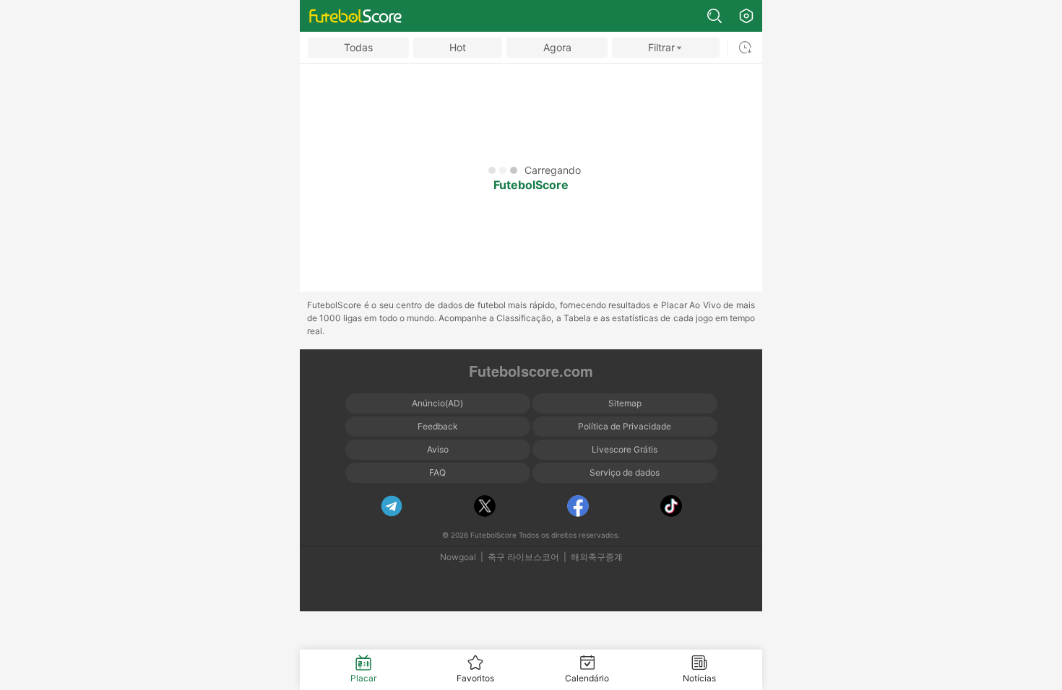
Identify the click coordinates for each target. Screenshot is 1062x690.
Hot (457, 47)
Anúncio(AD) (437, 403)
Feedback (438, 426)
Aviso (438, 449)
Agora (557, 47)
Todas (358, 47)
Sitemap (625, 403)
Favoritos (475, 678)
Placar (363, 678)
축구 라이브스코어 (523, 556)
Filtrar (661, 47)
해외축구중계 (597, 556)
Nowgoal (458, 556)
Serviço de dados (625, 472)
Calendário (587, 678)
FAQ (437, 472)
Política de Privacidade (624, 426)
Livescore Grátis (624, 449)
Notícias (699, 678)
